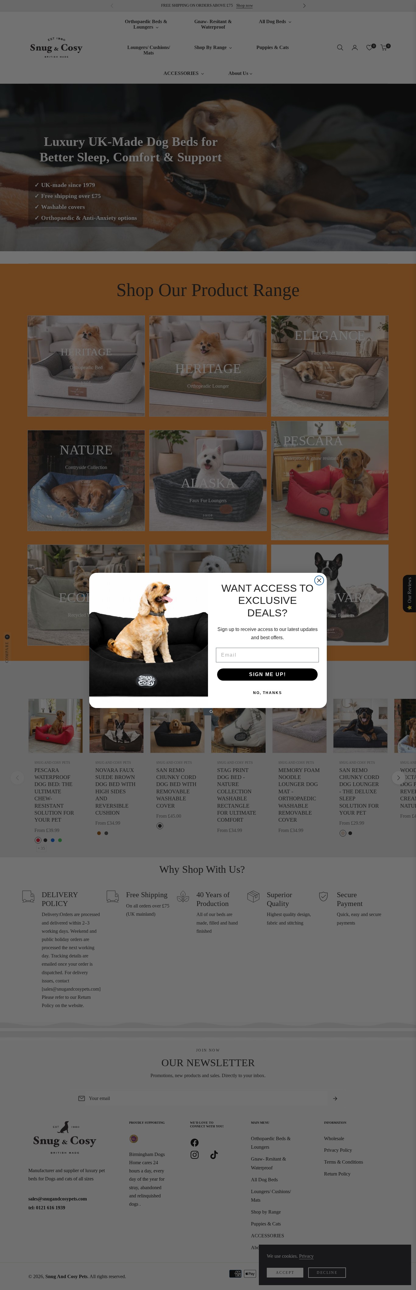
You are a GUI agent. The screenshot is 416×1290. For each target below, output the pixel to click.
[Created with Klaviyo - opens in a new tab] (208, 712)
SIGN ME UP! (267, 674)
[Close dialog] (319, 580)
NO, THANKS (267, 693)
